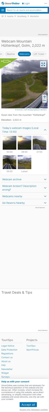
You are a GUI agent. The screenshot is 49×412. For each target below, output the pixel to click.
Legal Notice (7, 345)
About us (5, 361)
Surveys (5, 376)
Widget (5, 373)
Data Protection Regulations (9, 351)
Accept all (28, 404)
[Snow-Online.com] (10, 3)
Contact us (7, 357)
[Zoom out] (44, 101)
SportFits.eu (32, 349)
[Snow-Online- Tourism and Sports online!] (3, 16)
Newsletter (7, 369)
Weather (11, 54)
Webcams (24, 54)
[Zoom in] (44, 97)
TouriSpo (30, 345)
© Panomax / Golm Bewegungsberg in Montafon (31, 110)
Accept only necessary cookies (34, 409)
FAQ (3, 365)
